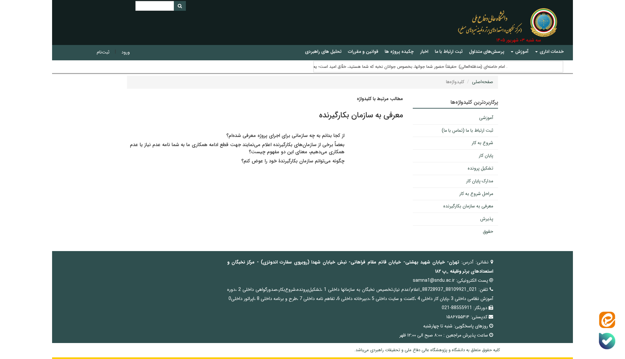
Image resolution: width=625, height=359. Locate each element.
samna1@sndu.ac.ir (434, 280)
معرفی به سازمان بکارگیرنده (468, 206)
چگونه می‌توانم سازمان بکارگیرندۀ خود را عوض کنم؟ (292, 161)
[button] (549, 51)
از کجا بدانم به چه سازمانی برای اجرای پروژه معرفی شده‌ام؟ (284, 136)
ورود (125, 52)
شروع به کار (482, 142)
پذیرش (486, 218)
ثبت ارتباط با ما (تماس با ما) (467, 130)
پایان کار (486, 155)
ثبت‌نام (103, 52)
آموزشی (486, 117)
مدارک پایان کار (479, 181)
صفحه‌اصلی (482, 81)
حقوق (488, 231)
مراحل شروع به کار (476, 193)
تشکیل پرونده (480, 168)
